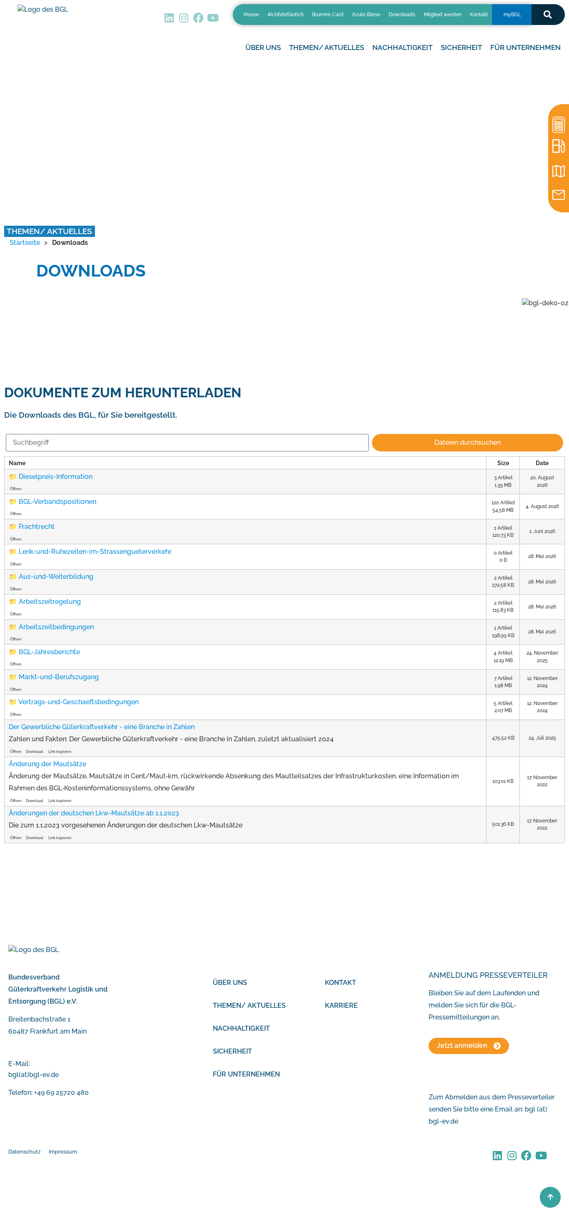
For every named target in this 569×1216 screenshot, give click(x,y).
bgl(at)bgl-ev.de (33, 1075)
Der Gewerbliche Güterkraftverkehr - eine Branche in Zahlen (102, 727)
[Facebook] (198, 17)
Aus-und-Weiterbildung (56, 577)
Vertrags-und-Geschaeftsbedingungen (78, 702)
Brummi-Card (328, 14)
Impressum (63, 1152)
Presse (251, 14)
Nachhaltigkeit (241, 1028)
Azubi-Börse (366, 14)
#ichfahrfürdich (285, 14)
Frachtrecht (37, 527)
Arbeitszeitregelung (50, 602)
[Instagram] (184, 17)
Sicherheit (232, 1051)
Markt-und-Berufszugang (59, 677)
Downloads (402, 14)
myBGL (512, 14)
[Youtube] (213, 17)
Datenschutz (24, 1152)
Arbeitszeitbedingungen (56, 627)
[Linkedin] (169, 17)
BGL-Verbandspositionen (57, 502)
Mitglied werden (443, 14)
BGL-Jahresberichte (49, 652)
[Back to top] (550, 1197)
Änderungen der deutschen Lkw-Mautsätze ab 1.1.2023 (94, 813)
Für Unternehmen (246, 1074)
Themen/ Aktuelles (326, 47)
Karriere (341, 1005)
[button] (548, 14)
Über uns (230, 983)
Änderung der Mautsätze (47, 764)
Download (34, 751)
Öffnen (15, 488)
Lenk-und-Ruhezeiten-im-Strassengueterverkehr (95, 552)
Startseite (25, 243)
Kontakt (479, 14)
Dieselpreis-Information (55, 477)
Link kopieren (59, 751)
